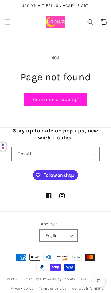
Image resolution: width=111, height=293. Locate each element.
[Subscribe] (92, 154)
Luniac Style (32, 279)
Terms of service (53, 288)
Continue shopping (55, 99)
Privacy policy (22, 288)
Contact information (89, 288)
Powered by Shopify (59, 279)
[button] (7, 21)
